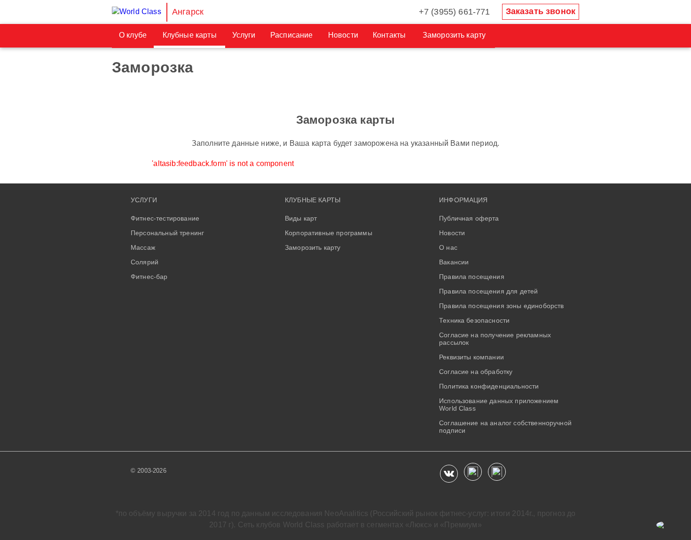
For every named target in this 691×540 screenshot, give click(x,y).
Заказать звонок (540, 11)
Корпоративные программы (328, 233)
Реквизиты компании (471, 357)
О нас (448, 247)
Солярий (144, 262)
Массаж (143, 247)
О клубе (133, 35)
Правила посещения (471, 276)
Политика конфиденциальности (489, 386)
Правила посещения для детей (488, 291)
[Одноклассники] (473, 472)
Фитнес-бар (149, 276)
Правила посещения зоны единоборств (501, 306)
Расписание (291, 35)
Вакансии (454, 262)
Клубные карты (190, 35)
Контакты (389, 35)
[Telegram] (497, 472)
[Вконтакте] (449, 474)
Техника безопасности (474, 320)
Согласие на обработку (475, 371)
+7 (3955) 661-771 (454, 11)
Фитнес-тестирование (165, 218)
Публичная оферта (469, 218)
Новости (343, 35)
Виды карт (301, 218)
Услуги (244, 35)
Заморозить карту (454, 35)
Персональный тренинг (167, 233)
